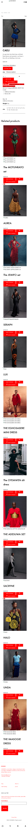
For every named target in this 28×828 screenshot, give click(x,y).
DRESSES (5, 12)
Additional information (10, 92)
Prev (2, 16)
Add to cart (8, 79)
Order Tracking (4, 786)
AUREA (7, 223)
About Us (16, 783)
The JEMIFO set (11, 274)
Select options (9, 179)
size (4, 72)
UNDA (7, 687)
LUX (5, 374)
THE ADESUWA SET (14, 534)
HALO (6, 637)
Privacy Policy (14, 817)
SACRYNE (8, 586)
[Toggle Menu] (2, 2)
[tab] (15, 92)
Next (26, 16)
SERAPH (7, 324)
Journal (16, 786)
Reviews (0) (7, 93)
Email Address (4, 800)
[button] (2, 826)
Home (2, 12)
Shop (2, 783)
